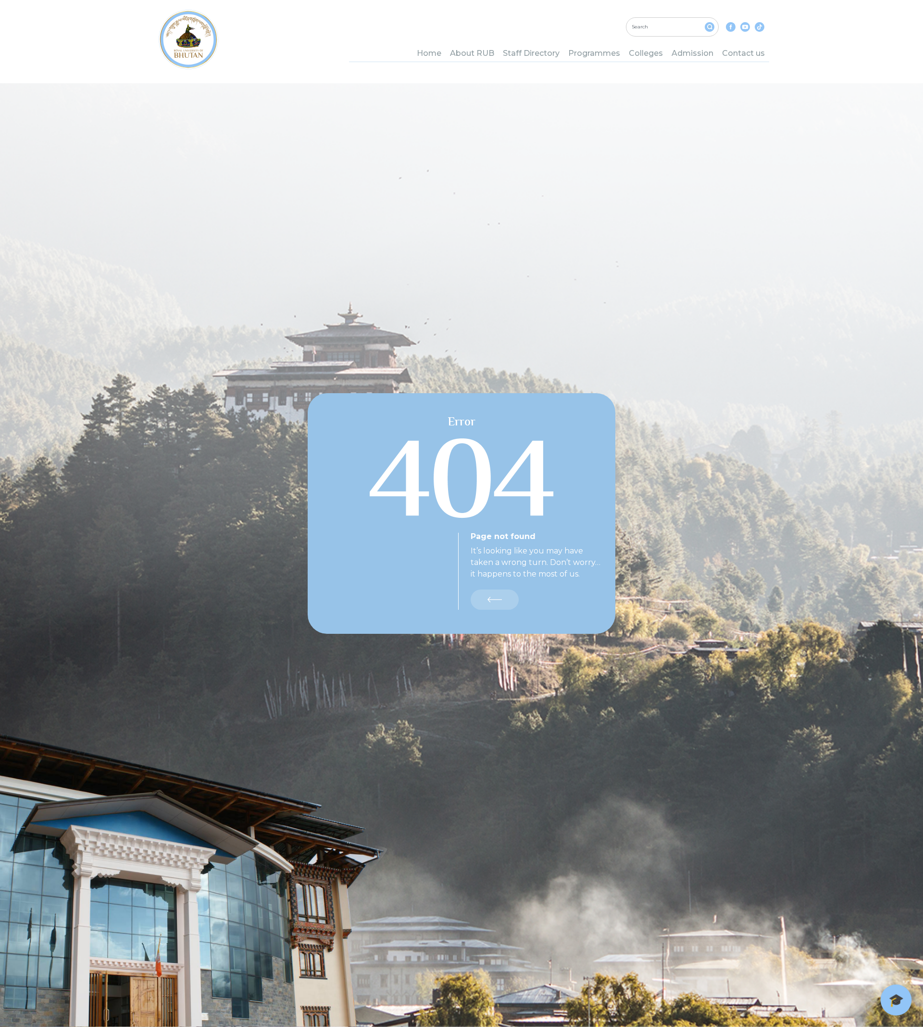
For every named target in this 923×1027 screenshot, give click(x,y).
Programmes (594, 53)
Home (429, 53)
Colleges (646, 53)
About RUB (472, 53)
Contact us (743, 53)
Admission (692, 53)
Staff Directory (531, 53)
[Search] (709, 27)
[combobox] (672, 27)
